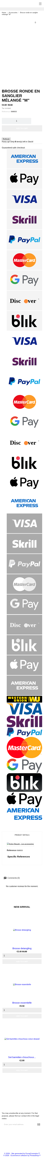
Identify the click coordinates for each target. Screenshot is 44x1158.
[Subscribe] (38, 1124)
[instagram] (6, 1145)
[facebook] (2, 1145)
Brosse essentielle (22, 1002)
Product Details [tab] (22, 835)
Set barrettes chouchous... (22, 1057)
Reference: (6, 112)
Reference (11, 850)
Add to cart (22, 128)
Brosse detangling (22, 948)
